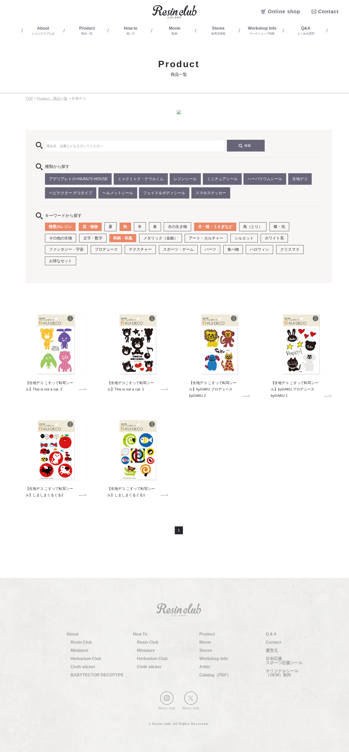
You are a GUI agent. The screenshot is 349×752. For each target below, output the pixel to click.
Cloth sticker (83, 667)
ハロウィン (259, 249)
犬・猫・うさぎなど (215, 226)
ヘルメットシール (117, 193)
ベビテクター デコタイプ (70, 193)
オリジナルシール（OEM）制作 (282, 673)
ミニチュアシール (222, 179)
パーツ (210, 249)
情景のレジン (60, 226)
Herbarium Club (86, 658)
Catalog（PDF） (215, 675)
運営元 (272, 650)
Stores (205, 650)
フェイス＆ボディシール (164, 193)
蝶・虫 (279, 226)
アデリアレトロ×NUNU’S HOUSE (78, 179)
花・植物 (90, 226)
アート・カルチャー (206, 238)
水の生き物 (177, 226)
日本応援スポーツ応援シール (284, 660)
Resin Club (81, 642)
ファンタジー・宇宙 (66, 249)
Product (207, 634)
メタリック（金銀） (160, 238)
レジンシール (185, 179)
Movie (205, 642)
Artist (204, 667)
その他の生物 (60, 238)
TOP (29, 98)
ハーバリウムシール (265, 179)
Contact (273, 642)
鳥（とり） (252, 226)
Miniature (79, 650)
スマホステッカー (210, 193)
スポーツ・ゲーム (178, 249)
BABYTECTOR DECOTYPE (97, 675)
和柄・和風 (122, 238)
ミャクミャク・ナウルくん (141, 179)
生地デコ (300, 179)
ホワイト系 (274, 238)
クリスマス (289, 249)
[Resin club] (167, 698)
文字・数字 (92, 238)
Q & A (271, 634)
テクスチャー (140, 249)
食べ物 (233, 249)
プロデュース (106, 249)
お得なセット (60, 261)
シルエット (244, 238)
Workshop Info (213, 658)
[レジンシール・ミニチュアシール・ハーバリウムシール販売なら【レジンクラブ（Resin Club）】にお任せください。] (174, 12)
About (72, 634)
